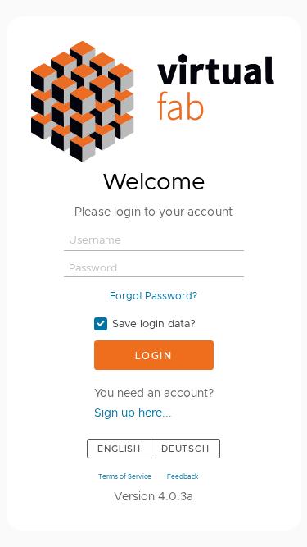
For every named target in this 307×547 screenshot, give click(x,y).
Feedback (182, 476)
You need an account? (154, 392)
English (119, 448)
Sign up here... (133, 412)
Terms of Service (124, 476)
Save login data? (154, 323)
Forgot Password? (153, 296)
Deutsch (185, 448)
